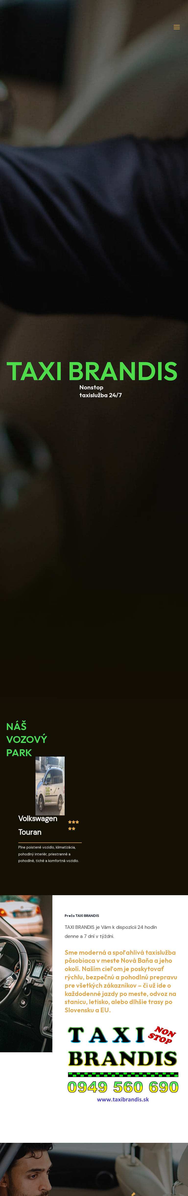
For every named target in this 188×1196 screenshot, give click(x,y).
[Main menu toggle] (176, 27)
